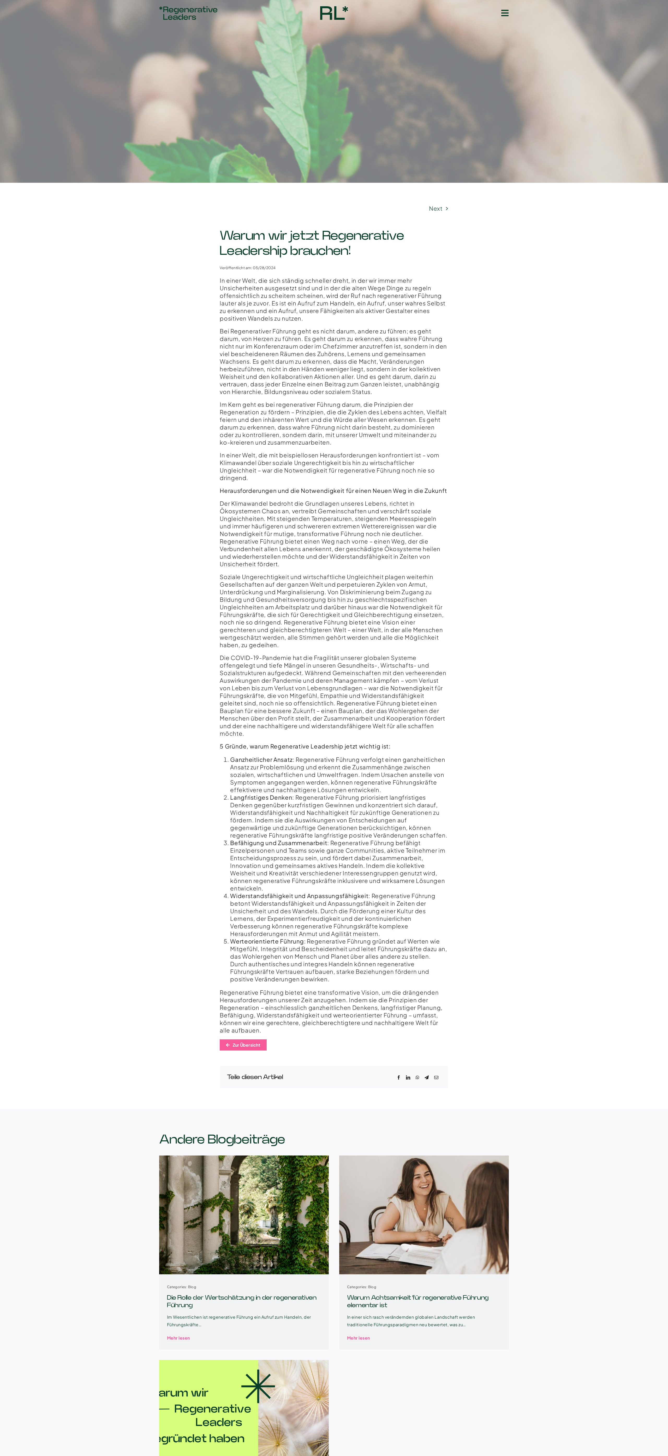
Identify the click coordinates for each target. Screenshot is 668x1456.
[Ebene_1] (188, 9)
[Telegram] (426, 1077)
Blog (192, 1287)
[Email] (436, 1077)
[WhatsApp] (417, 1077)
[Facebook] (398, 1077)
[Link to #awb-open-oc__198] (505, 13)
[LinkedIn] (408, 1077)
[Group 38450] (334, 9)
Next (436, 208)
